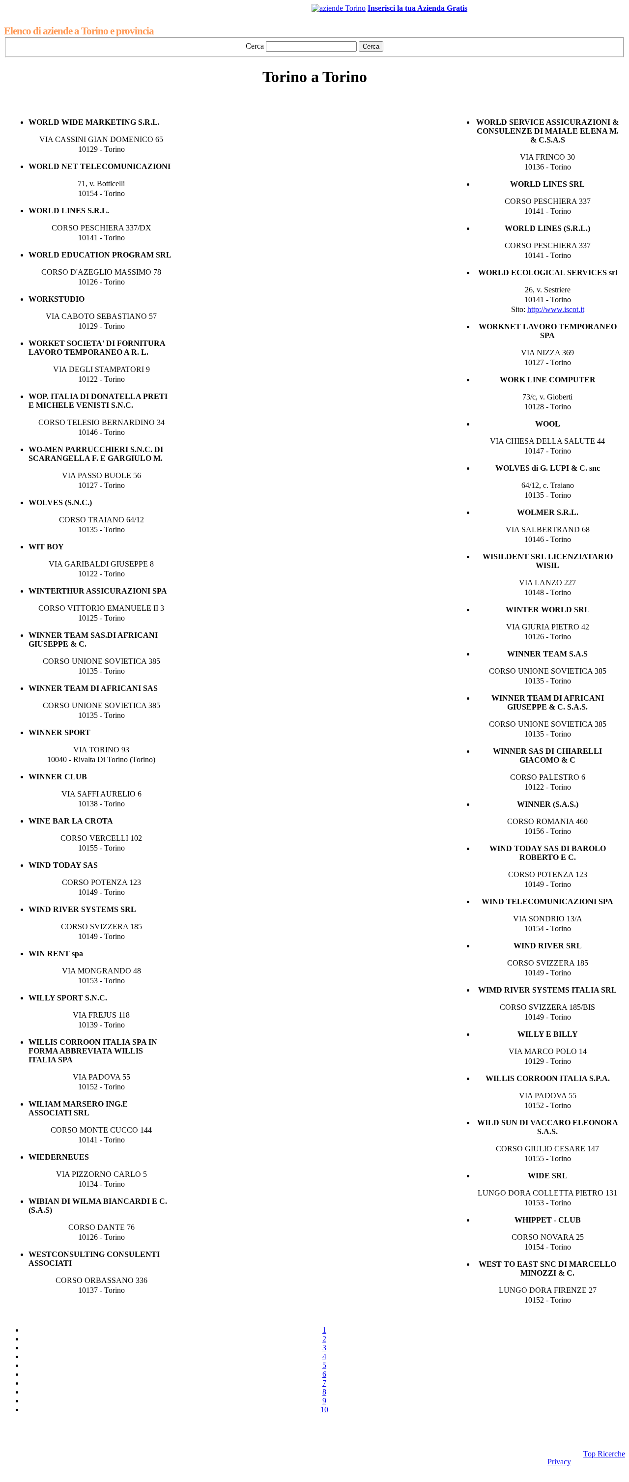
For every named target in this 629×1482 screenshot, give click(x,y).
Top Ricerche (604, 1454)
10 (324, 1409)
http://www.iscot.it (555, 309)
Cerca (255, 46)
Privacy (559, 1461)
